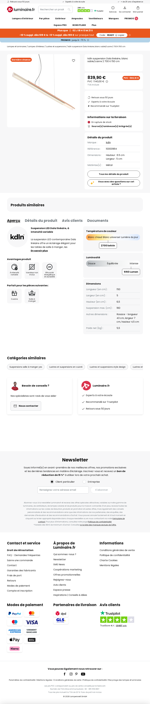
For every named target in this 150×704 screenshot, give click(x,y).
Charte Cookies (108, 560)
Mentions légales (109, 565)
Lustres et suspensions (56, 46)
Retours (11, 580)
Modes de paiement (18, 585)
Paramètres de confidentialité (22, 680)
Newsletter (59, 559)
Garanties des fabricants (21, 570)
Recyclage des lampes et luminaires (124, 680)
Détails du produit (41, 220)
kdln (108, 142)
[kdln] (17, 236)
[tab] (13, 220)
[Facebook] (66, 674)
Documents (97, 220)
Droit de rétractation (20, 550)
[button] (73, 61)
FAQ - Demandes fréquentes (23, 555)
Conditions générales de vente (117, 550)
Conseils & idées (78, 595)
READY (111, 35)
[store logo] (21, 9)
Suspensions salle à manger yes (26, 366)
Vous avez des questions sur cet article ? (116, 183)
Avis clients (72, 220)
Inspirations (60, 595)
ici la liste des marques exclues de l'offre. (98, 525)
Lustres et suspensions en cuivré (65, 366)
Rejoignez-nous (62, 579)
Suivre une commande (20, 560)
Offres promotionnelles (66, 574)
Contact (12, 565)
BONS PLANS (79, 25)
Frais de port (14, 575)
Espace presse (61, 590)
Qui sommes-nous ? (64, 554)
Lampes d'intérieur (36, 46)
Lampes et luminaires (16, 46)
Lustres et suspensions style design (108, 366)
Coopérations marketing (67, 569)
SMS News (59, 564)
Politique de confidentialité (99, 521)
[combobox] (55, 9)
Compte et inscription (19, 590)
